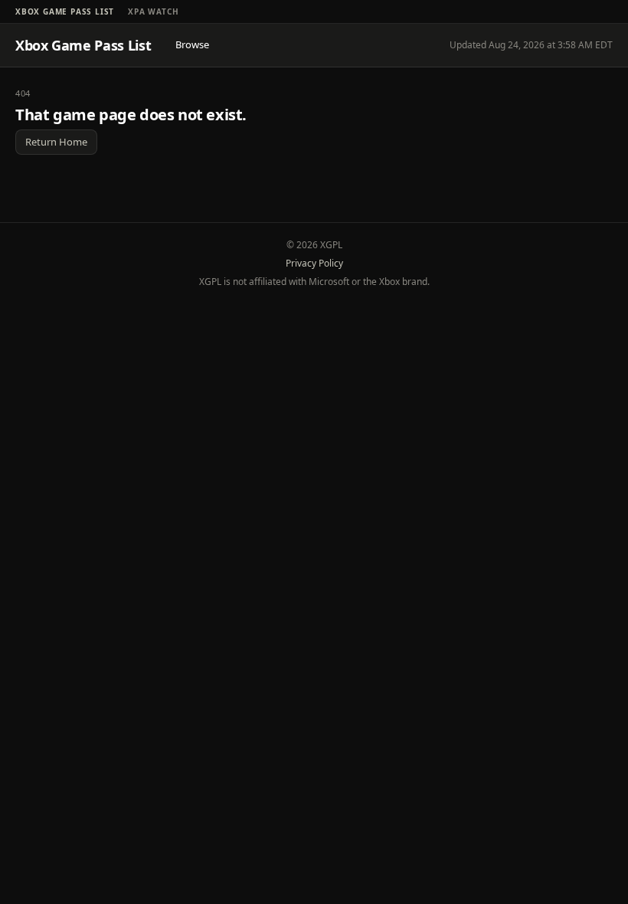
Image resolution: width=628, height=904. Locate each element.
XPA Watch (153, 11)
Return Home (56, 142)
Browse (192, 44)
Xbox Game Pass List (64, 11)
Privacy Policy (314, 263)
